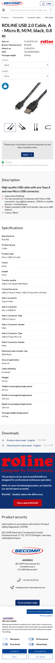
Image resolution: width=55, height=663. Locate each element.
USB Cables (48, 17)
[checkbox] (5, 639)
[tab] (10, 127)
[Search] (50, 10)
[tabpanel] (27, 102)
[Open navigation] (3, 10)
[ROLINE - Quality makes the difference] (27, 464)
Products (5, 17)
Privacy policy (46, 615)
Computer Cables (34, 17)
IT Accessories (17, 17)
